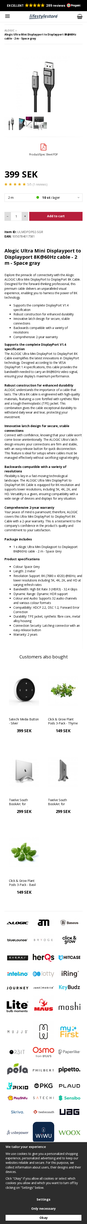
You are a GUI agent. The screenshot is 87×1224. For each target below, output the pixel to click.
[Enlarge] (43, 84)
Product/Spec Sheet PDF (43, 154)
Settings (43, 1199)
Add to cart (56, 216)
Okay (43, 1218)
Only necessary (43, 1208)
